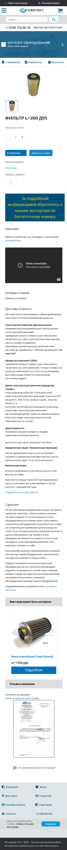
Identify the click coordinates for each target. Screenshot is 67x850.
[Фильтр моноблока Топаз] (33, 632)
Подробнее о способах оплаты (21, 492)
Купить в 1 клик (41, 153)
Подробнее (34, 670)
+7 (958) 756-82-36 (17, 27)
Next (45, 642)
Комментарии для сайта (21, 698)
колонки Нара (12, 240)
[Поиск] (53, 19)
